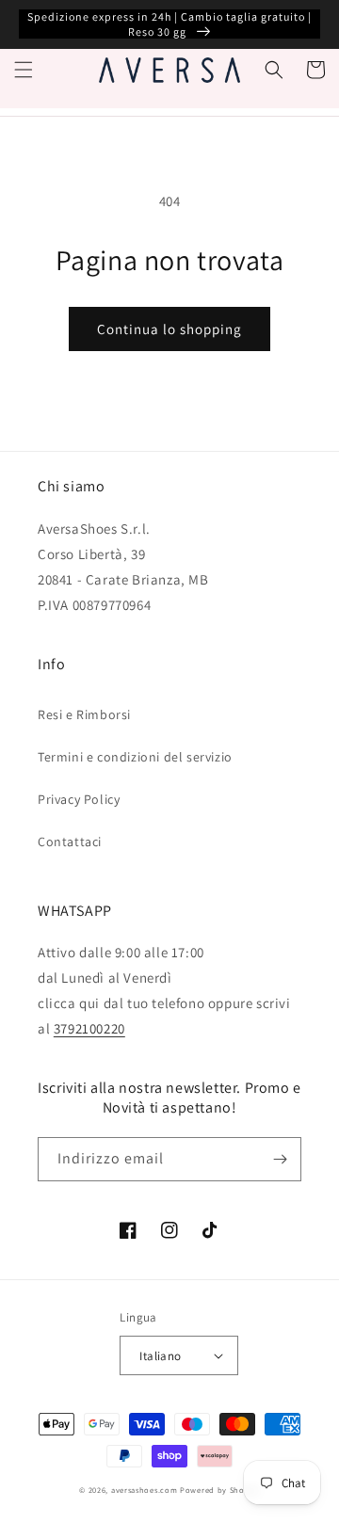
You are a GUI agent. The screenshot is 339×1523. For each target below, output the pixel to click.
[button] (23, 69)
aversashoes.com (144, 1489)
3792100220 (89, 1028)
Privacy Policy (79, 799)
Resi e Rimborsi (84, 714)
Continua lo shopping (169, 329)
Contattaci (70, 841)
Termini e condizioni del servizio (135, 756)
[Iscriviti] (279, 1159)
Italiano (160, 1356)
